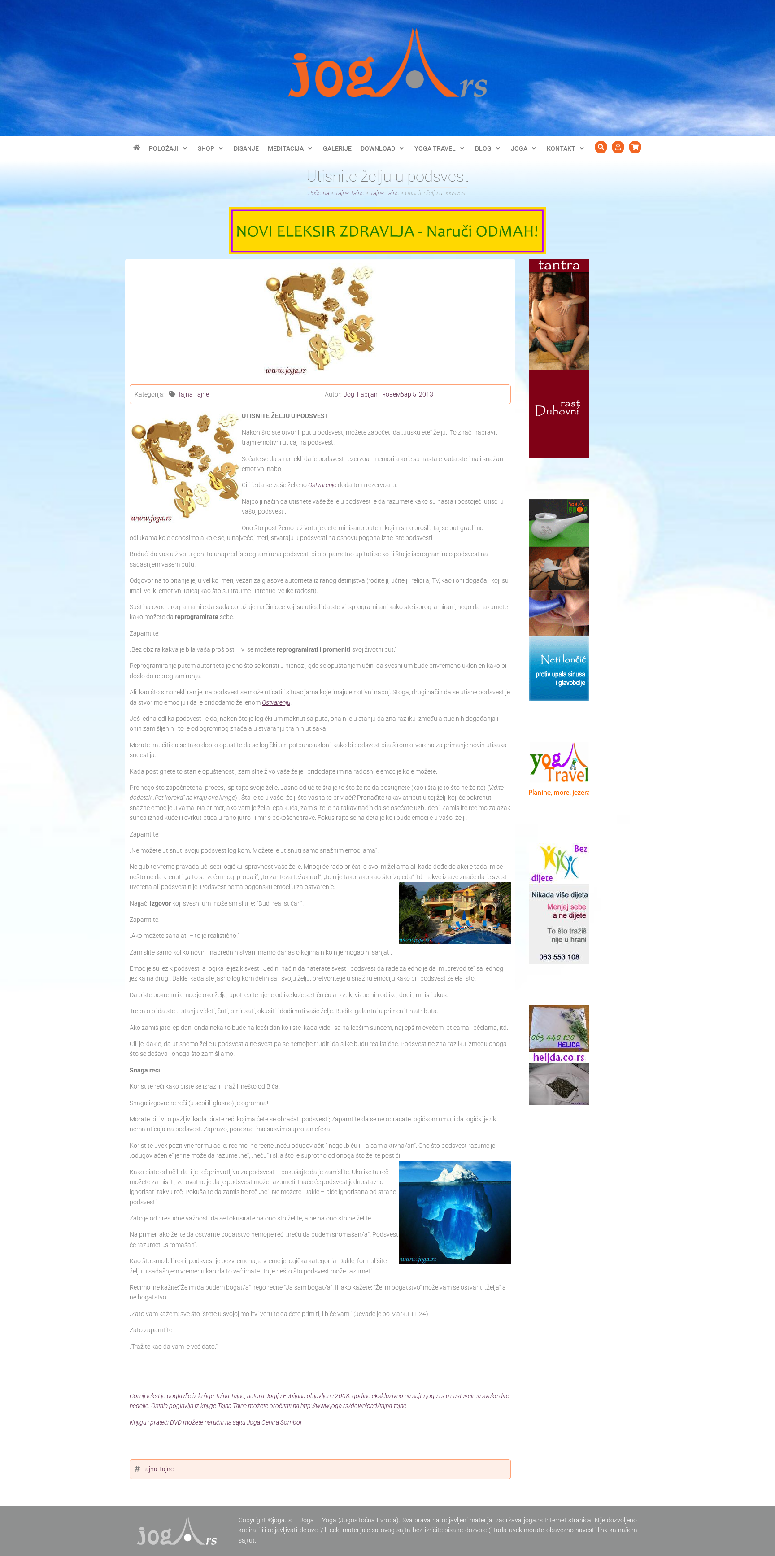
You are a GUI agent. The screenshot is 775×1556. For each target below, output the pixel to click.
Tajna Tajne (193, 394)
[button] (168, 148)
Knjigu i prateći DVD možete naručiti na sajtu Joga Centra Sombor (216, 1422)
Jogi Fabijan (361, 394)
